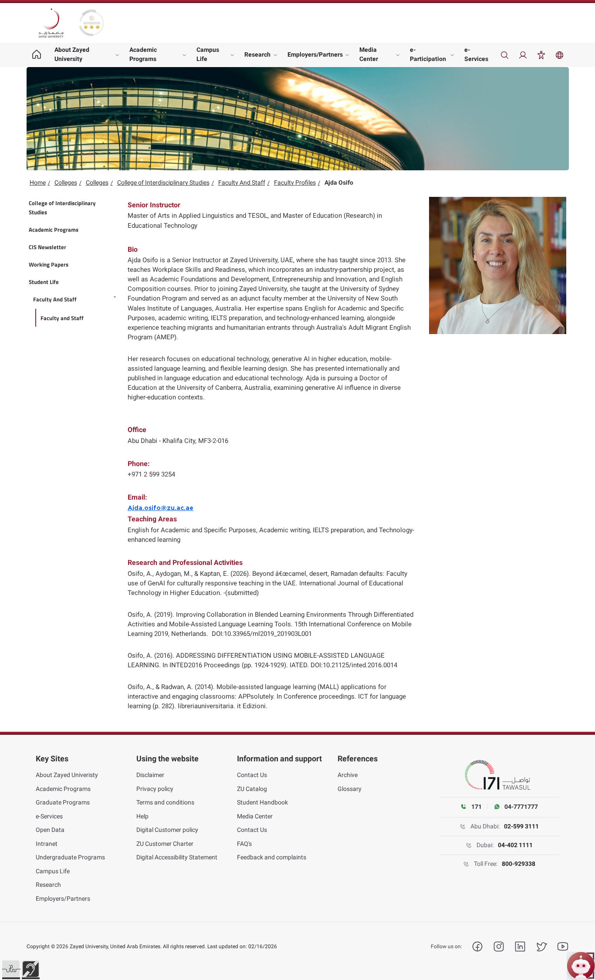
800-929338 (518, 863)
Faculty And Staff (241, 182)
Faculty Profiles (295, 182)
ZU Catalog (252, 788)
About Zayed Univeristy (67, 774)
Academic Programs (143, 54)
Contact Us (252, 774)
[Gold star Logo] (91, 23)
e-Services (476, 54)
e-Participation (428, 54)
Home (38, 182)
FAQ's (244, 843)
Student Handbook (262, 802)
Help (142, 816)
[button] (11, 969)
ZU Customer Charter (164, 843)
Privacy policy (154, 788)
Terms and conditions (165, 802)
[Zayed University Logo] (51, 23)
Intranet (46, 843)
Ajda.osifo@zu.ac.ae (160, 508)
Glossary (350, 788)
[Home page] (37, 55)
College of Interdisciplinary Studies (163, 182)
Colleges (65, 182)
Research (257, 54)
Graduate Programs (63, 802)
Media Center (368, 54)
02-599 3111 (521, 826)
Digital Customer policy (167, 829)
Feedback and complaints (271, 857)
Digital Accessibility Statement (176, 857)
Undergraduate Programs (70, 857)
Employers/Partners (315, 54)
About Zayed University (71, 54)
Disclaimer (150, 774)
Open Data (50, 829)
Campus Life (207, 54)
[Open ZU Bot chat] (581, 966)
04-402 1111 (515, 844)
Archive (348, 774)
